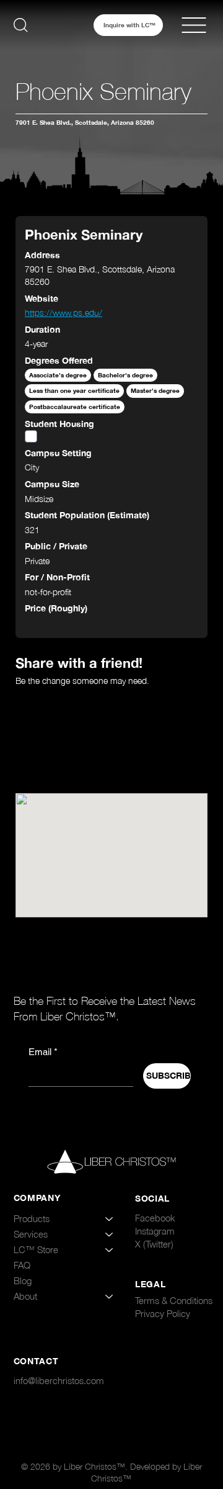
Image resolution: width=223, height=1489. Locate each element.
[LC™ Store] (109, 1249)
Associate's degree (58, 375)
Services (31, 1233)
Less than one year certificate (74, 390)
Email (43, 1051)
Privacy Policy (162, 1313)
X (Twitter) (154, 1243)
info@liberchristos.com (59, 1380)
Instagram (155, 1230)
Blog (23, 1280)
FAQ (22, 1265)
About (25, 1296)
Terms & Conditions (173, 1300)
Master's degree (155, 390)
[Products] (109, 1218)
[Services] (109, 1234)
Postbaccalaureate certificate (74, 406)
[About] (109, 1296)
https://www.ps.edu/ (63, 312)
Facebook (155, 1217)
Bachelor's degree (125, 375)
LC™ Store (36, 1249)
